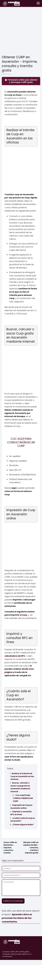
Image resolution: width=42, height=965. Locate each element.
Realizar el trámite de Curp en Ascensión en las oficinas (22, 776)
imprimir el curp (18, 614)
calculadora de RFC (14, 655)
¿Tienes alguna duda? (23, 824)
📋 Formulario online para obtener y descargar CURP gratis (21, 81)
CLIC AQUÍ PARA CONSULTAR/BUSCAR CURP (23, 798)
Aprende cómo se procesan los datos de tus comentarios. (17, 918)
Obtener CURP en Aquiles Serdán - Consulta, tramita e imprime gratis (30, 847)
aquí (13, 488)
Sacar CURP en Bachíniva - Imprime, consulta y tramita (10, 847)
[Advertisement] (21, 31)
